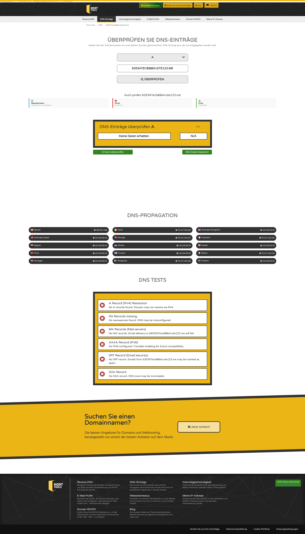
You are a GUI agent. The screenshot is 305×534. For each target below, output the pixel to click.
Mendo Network (288, 484)
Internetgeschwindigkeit (130, 19)
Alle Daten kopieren (197, 152)
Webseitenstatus (172, 19)
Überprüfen (153, 79)
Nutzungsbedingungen (287, 529)
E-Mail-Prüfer (153, 19)
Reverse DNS (88, 19)
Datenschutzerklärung (236, 529)
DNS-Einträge (106, 19)
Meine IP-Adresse (214, 19)
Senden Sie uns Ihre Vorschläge (178, 5)
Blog (199, 5)
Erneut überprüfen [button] (113, 152)
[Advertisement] (152, 182)
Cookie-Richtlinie (262, 529)
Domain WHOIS (193, 19)
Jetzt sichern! (200, 427)
